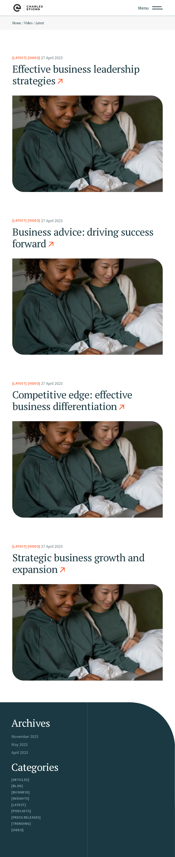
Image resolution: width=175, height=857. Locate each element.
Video (28, 23)
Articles (20, 779)
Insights (20, 798)
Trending (21, 823)
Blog (17, 786)
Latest (19, 58)
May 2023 (19, 744)
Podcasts (21, 811)
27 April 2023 (52, 57)
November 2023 (24, 736)
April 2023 (19, 752)
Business (20, 792)
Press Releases (26, 817)
